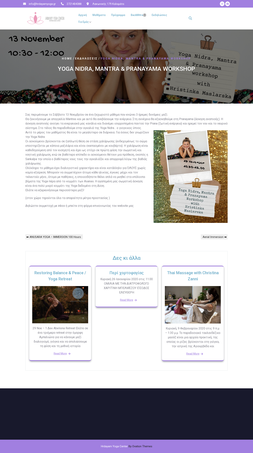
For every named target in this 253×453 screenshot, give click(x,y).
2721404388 (74, 4)
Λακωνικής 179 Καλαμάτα (108, 4)
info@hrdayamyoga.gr (42, 4)
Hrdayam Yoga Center (126, 446)
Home (67, 58)
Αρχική (82, 15)
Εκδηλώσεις (159, 15)
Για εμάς (83, 21)
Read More (60, 353)
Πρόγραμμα (118, 15)
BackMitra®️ (138, 15)
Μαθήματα (99, 15)
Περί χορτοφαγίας (126, 273)
